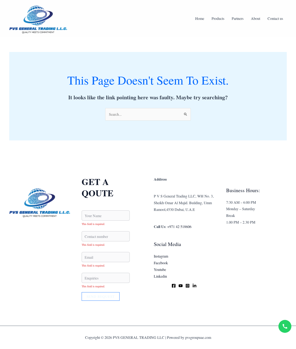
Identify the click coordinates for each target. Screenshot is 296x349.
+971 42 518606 (179, 226)
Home (199, 18)
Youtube (160, 269)
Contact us (275, 18)
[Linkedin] (194, 286)
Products (218, 18)
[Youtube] (181, 286)
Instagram (161, 256)
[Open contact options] (284, 326)
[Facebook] (174, 286)
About (255, 18)
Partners (238, 18)
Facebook (161, 262)
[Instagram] (187, 286)
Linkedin (160, 276)
